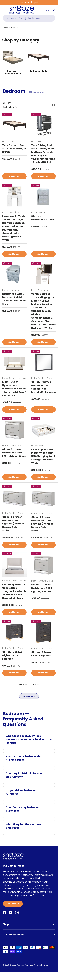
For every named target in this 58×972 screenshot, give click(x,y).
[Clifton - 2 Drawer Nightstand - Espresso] (14, 632)
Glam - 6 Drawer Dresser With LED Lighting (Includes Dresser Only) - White (42, 523)
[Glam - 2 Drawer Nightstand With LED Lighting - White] (14, 429)
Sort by (7, 102)
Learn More (13, 903)
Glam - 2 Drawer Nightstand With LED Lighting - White (14, 453)
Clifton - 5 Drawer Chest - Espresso (41, 653)
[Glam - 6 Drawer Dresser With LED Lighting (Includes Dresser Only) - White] (43, 497)
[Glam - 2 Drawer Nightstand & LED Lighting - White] (43, 564)
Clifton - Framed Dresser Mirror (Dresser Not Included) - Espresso (43, 387)
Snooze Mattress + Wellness (21, 965)
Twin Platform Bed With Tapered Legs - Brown (14, 148)
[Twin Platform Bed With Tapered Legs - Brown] (14, 125)
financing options (38, 817)
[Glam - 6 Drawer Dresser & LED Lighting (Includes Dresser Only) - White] (14, 497)
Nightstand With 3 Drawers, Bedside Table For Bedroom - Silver (14, 299)
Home (5, 28)
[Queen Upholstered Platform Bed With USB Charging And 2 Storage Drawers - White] (43, 429)
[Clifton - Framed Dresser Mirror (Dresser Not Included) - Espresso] (43, 362)
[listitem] (13, 61)
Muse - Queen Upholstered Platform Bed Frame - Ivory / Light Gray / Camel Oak (14, 388)
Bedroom (14, 28)
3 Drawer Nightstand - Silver (42, 218)
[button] (53, 10)
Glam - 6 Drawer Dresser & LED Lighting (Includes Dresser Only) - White (13, 523)
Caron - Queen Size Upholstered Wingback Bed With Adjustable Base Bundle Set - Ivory (14, 591)
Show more (29, 696)
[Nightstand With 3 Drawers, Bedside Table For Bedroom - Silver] (14, 274)
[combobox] (29, 18)
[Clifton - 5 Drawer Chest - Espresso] (43, 632)
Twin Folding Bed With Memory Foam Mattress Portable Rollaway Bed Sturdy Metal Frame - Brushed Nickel (43, 154)
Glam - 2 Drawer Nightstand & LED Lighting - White (41, 588)
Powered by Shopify (42, 965)
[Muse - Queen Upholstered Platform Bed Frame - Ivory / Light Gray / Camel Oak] (14, 362)
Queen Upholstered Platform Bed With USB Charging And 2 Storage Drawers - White (43, 456)
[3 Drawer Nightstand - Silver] (43, 196)
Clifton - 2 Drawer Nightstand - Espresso (12, 655)
